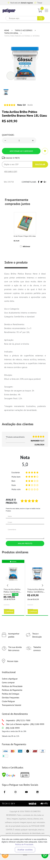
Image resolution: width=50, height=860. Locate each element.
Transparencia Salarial (11, 705)
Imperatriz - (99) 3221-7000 (18, 720)
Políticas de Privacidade (12, 686)
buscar (40, 18)
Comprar (9, 611)
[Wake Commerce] (32, 803)
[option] (25, 229)
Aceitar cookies (25, 849)
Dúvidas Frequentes (10, 697)
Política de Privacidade (24, 844)
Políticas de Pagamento (12, 690)
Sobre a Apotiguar (10, 678)
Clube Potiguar (8, 701)
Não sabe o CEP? (10, 171)
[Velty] (44, 803)
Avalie (25, 105)
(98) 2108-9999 (13, 728)
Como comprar (8, 682)
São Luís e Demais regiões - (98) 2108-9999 (25, 724)
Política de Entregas (10, 693)
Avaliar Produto (25, 543)
